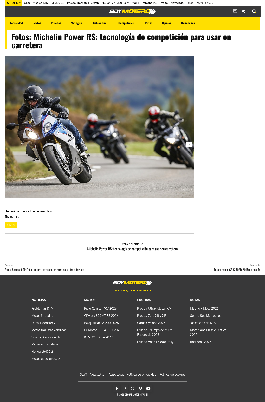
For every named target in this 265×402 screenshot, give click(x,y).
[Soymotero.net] (132, 11)
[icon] (235, 11)
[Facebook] (116, 388)
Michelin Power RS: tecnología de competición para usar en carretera (132, 248)
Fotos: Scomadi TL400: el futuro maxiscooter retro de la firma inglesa (44, 269)
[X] (132, 388)
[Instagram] (124, 388)
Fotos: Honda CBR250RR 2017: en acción (237, 269)
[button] (254, 11)
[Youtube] (148, 388)
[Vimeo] (140, 388)
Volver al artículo (132, 243)
